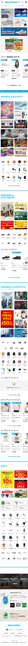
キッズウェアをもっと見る (14, 456)
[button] (26, 70)
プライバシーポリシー (7, 635)
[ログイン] (22, 2)
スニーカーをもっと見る (14, 277)
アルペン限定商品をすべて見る (14, 85)
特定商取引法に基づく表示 (20, 635)
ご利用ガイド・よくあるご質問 (15, 629)
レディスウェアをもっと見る (14, 425)
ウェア (16, 91)
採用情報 (13, 633)
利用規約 (20, 633)
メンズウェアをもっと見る (14, 395)
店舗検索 (15, 583)
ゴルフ (23, 91)
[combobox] (7, 5)
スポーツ (3, 91)
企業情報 (6, 633)
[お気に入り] (19, 2)
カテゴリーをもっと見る (14, 185)
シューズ (10, 91)
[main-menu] (2, 2)
